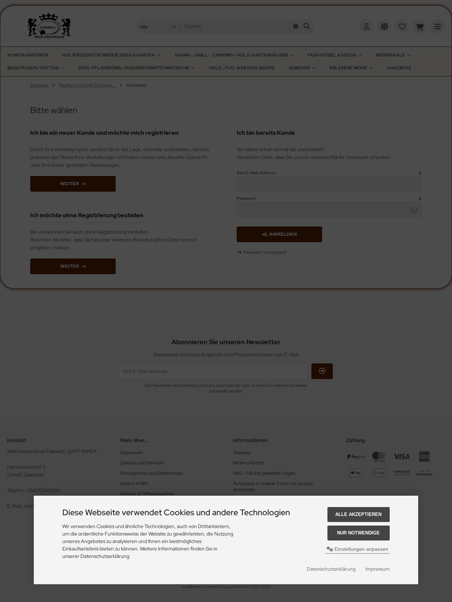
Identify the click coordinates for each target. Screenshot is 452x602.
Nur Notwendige (358, 533)
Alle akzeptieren (358, 514)
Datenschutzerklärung (331, 569)
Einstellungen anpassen (360, 549)
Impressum (378, 569)
